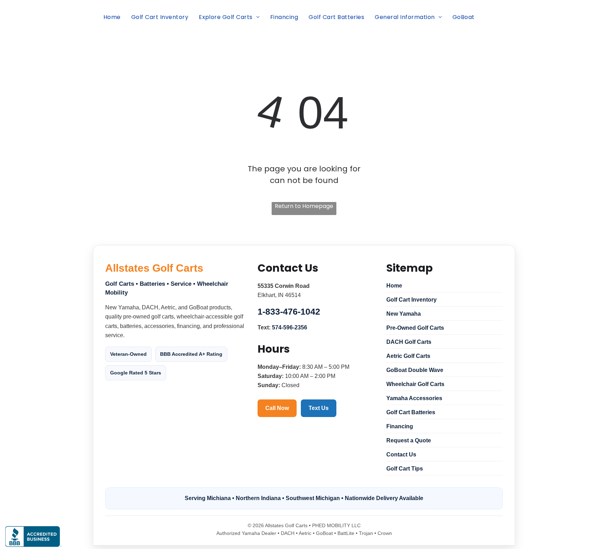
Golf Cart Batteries (410, 412)
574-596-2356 (289, 327)
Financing (399, 426)
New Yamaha (403, 314)
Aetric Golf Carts (408, 356)
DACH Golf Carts (408, 342)
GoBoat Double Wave (414, 370)
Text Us (319, 408)
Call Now (277, 408)
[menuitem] (112, 17)
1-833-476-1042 (289, 311)
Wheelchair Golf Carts (415, 384)
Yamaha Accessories (414, 398)
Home (394, 286)
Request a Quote (408, 440)
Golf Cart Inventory (411, 300)
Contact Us (401, 455)
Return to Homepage (304, 206)
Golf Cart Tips (404, 469)
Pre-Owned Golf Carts (415, 328)
